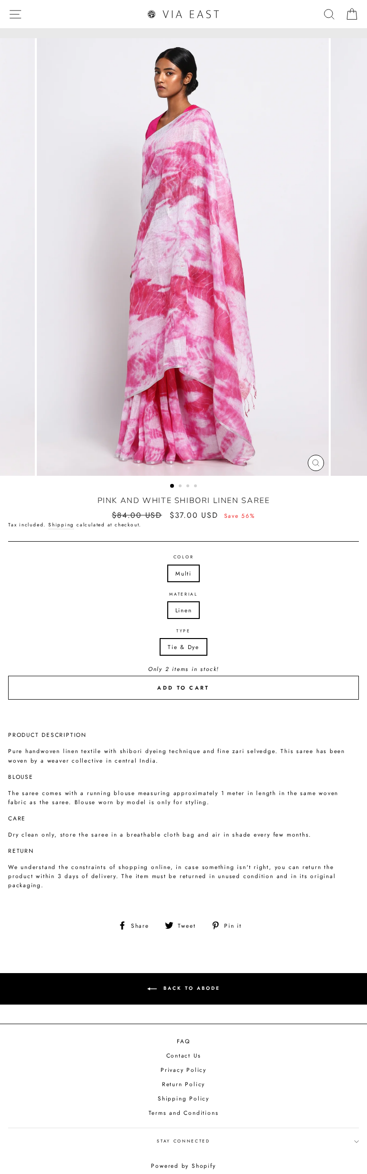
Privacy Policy (183, 1070)
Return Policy (183, 1084)
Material (183, 594)
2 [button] (181, 486)
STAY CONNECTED (183, 1141)
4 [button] (196, 486)
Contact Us (183, 1055)
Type (183, 631)
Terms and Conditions (184, 1113)
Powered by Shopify (183, 1166)
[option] (184, 257)
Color (183, 557)
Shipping (61, 524)
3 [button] (188, 486)
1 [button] (172, 486)
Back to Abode (190, 988)
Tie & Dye (183, 647)
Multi (183, 573)
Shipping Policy (183, 1098)
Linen (183, 610)
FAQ (183, 1041)
